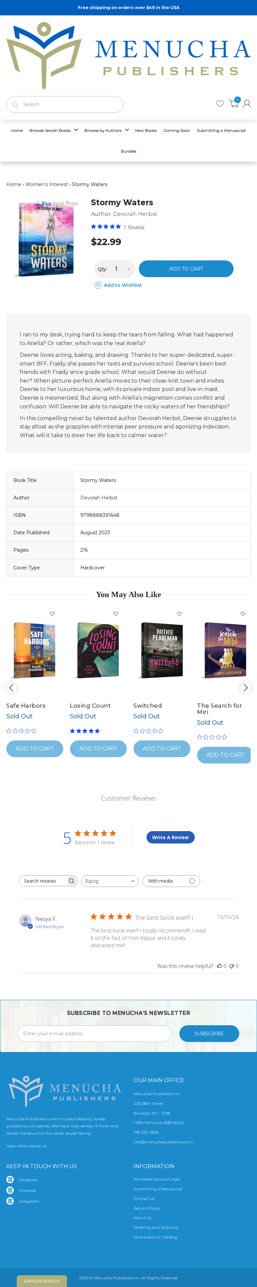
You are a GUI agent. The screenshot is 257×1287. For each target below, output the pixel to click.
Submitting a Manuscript (158, 1188)
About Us (142, 1217)
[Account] (247, 103)
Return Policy (147, 1208)
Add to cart (186, 269)
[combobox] (110, 881)
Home (13, 184)
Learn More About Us (26, 1145)
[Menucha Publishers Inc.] (128, 54)
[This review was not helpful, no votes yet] (231, 966)
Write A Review (170, 837)
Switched (148, 705)
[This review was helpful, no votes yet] (219, 966)
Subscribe (209, 1034)
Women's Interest (46, 184)
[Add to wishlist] (55, 614)
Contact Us (144, 1198)
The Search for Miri (219, 708)
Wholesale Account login (157, 1179)
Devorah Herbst (135, 214)
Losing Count (90, 705)
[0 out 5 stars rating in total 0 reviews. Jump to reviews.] (22, 730)
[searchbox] (42, 881)
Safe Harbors (26, 705)
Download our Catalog (155, 1236)
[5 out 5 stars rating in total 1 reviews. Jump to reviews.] (86, 730)
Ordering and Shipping (156, 1227)
